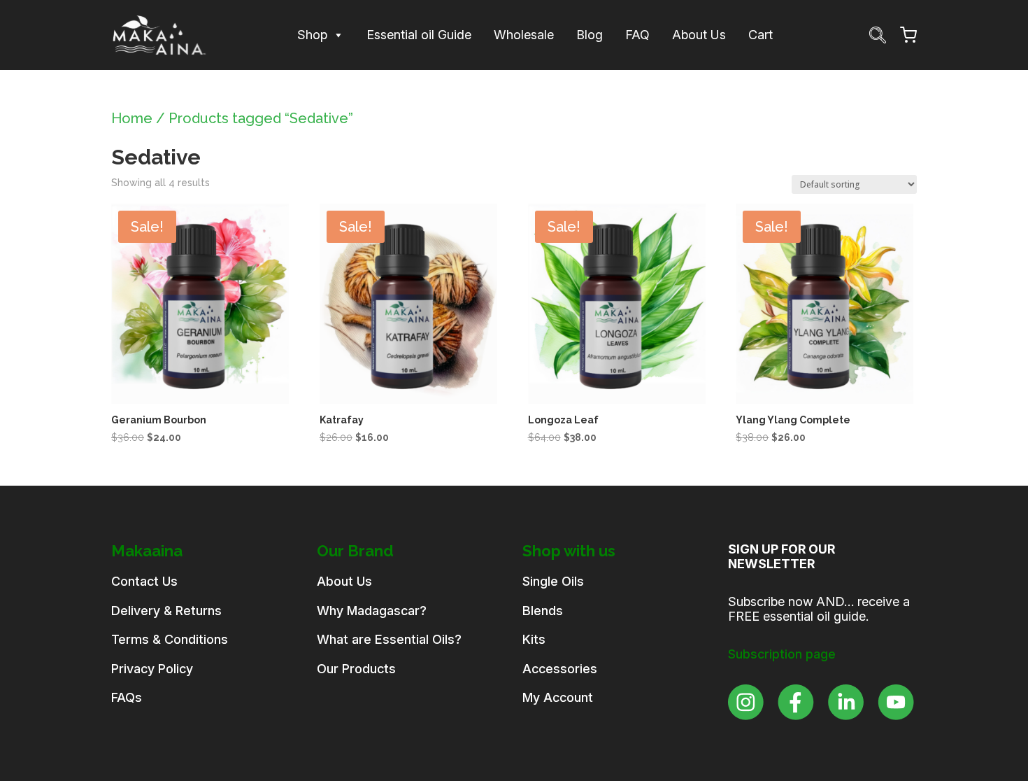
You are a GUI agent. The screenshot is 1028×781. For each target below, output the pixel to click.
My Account (557, 697)
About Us (699, 34)
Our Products (356, 668)
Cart (760, 34)
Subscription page (782, 654)
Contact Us (144, 581)
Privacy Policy (152, 668)
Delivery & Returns (166, 610)
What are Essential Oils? (389, 639)
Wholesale (524, 34)
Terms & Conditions (169, 639)
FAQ (637, 34)
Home (131, 118)
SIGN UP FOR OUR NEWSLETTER (781, 557)
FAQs (126, 697)
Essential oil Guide (418, 34)
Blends (542, 610)
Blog (589, 34)
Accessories (559, 668)
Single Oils (553, 581)
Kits (533, 639)
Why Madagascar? (372, 610)
